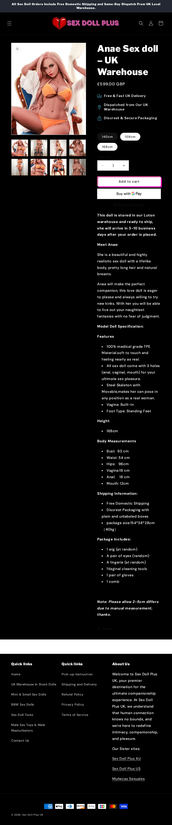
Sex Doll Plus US (126, 768)
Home (15, 674)
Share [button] (106, 628)
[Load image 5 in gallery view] (77, 147)
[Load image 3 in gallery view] (38, 147)
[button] (9, 23)
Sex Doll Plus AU (126, 758)
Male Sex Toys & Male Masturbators (28, 727)
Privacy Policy (73, 704)
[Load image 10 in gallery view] (77, 167)
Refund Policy (72, 694)
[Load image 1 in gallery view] (19, 147)
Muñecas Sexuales (128, 778)
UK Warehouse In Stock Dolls (33, 684)
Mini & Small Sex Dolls (28, 694)
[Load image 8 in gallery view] (38, 167)
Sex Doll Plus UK (32, 814)
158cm (130, 137)
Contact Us (20, 741)
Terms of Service (75, 715)
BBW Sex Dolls (22, 704)
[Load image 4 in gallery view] (58, 147)
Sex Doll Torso (22, 715)
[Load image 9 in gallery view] (58, 167)
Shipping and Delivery (79, 684)
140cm (107, 137)
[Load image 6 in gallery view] (19, 167)
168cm (107, 147)
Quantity (103, 157)
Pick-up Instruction (77, 674)
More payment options (129, 204)
